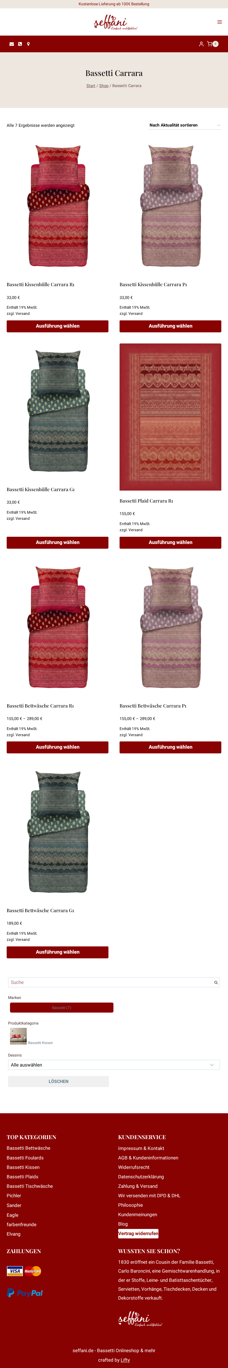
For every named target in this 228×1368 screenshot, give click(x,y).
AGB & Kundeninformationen (148, 1157)
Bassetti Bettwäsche (28, 1148)
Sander (14, 1205)
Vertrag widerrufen (138, 1233)
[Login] (201, 44)
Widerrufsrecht (134, 1167)
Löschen (58, 1081)
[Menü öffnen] (221, 22)
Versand (23, 313)
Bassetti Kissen (23, 1167)
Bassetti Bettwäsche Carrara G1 (40, 910)
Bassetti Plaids (22, 1176)
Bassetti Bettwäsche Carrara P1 (153, 705)
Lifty (125, 1360)
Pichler (14, 1195)
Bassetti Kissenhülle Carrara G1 (41, 489)
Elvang (14, 1234)
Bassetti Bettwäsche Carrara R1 (40, 705)
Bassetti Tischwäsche (30, 1186)
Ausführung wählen (58, 326)
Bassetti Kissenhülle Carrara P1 (153, 284)
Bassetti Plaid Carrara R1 (146, 501)
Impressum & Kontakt (141, 1148)
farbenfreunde (21, 1224)
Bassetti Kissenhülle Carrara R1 (40, 284)
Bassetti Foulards (25, 1157)
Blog (123, 1224)
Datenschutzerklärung (141, 1176)
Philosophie (130, 1205)
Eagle (12, 1215)
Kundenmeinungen (137, 1214)
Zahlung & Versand (138, 1186)
